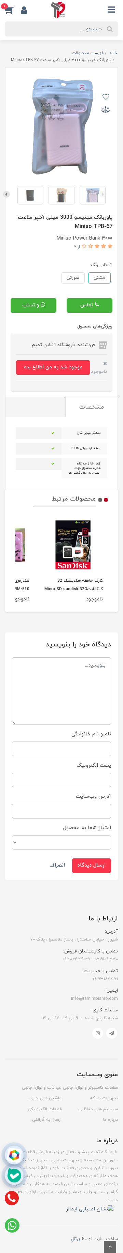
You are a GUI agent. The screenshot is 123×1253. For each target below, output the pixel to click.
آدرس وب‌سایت (93, 796)
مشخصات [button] (91, 407)
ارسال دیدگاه (92, 865)
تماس (87, 305)
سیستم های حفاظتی (98, 1109)
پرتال (75, 1239)
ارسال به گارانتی (47, 1120)
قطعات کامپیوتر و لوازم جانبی (90, 1088)
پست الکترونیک (94, 765)
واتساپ (31, 305)
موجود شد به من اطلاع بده (53, 367)
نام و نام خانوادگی (91, 734)
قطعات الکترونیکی (45, 1109)
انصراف (57, 865)
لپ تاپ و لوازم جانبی (42, 1088)
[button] (13, 9)
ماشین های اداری (45, 1098)
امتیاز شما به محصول (87, 827)
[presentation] (102, 194)
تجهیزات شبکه (104, 1098)
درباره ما (110, 1120)
